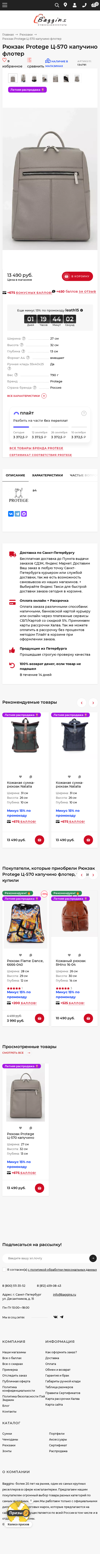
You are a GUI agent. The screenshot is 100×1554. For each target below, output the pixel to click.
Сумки (7, 1433)
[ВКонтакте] (11, 514)
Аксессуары (58, 1439)
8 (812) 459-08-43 (49, 1285)
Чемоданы (10, 1439)
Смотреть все (13, 1052)
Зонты (7, 1451)
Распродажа (58, 1451)
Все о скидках (12, 1364)
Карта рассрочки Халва (62, 1398)
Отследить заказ (14, 1375)
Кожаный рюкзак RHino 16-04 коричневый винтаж (74, 964)
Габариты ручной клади (62, 1381)
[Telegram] (17, 514)
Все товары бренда (36, 448)
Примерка (10, 1369)
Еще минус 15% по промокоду (48, 310)
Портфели (56, 1433)
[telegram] (61, 1317)
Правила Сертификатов (62, 1393)
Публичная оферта (16, 1381)
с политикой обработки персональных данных (62, 1269)
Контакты (9, 1411)
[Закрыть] (31, 1500)
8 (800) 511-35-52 (13, 1285)
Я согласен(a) (52, 1269)
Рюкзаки (26, 34)
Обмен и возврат (57, 1369)
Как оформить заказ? (61, 1352)
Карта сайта (54, 1404)
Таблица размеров (59, 1387)
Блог (6, 1405)
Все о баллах (11, 1358)
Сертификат (58, 1445)
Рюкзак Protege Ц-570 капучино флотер (20, 1137)
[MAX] (24, 514)
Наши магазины (14, 1352)
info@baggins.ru (64, 1294)
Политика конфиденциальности (18, 1388)
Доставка (52, 1358)
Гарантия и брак (57, 1375)
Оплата (50, 1364)
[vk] (55, 1317)
